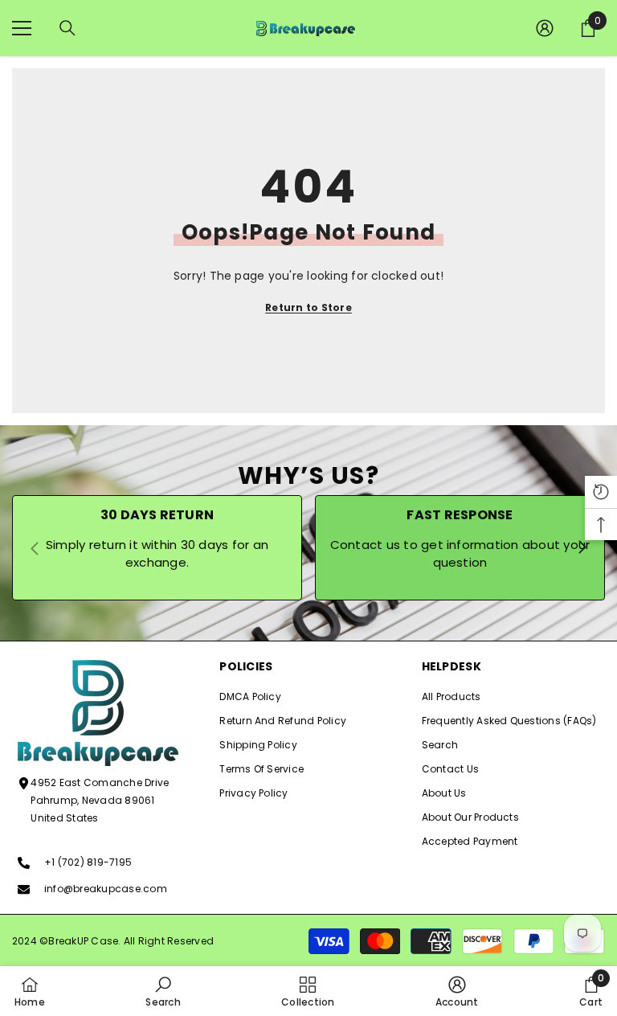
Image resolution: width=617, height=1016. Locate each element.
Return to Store (308, 307)
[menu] (21, 28)
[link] (163, 991)
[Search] (67, 28)
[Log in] (544, 28)
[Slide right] (581, 548)
